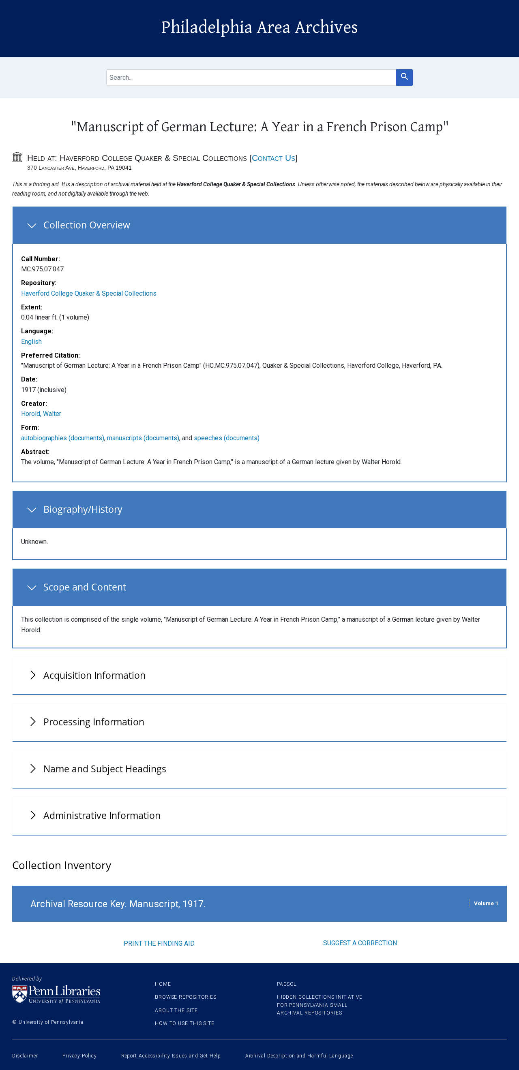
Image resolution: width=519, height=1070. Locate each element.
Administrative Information (102, 815)
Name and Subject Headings (104, 768)
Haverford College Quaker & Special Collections (89, 293)
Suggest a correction (360, 943)
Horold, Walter (41, 414)
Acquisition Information (94, 675)
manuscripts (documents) (143, 438)
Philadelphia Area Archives (259, 27)
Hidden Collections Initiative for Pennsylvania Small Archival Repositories (319, 1004)
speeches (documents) (227, 438)
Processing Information (93, 721)
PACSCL (286, 984)
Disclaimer (25, 1056)
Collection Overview (86, 224)
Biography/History (82, 509)
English (31, 341)
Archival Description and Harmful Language (299, 1056)
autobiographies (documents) (62, 438)
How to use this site (184, 1023)
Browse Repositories (186, 997)
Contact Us (273, 157)
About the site (176, 1010)
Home (163, 984)
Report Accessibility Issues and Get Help (171, 1056)
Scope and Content (84, 586)
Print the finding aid (159, 943)
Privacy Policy (79, 1056)
